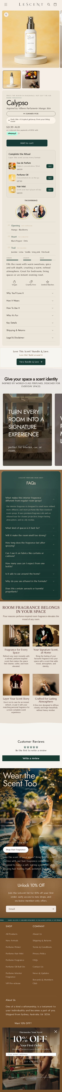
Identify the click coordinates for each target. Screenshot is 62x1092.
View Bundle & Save (29, 361)
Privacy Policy (39, 953)
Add (49, 166)
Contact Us (38, 966)
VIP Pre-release (13, 983)
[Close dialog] (56, 1031)
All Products (11, 934)
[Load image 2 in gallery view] (31, 79)
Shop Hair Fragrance (16, 849)
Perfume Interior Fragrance (14, 975)
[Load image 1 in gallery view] (12, 79)
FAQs (35, 960)
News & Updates (41, 973)
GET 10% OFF (31, 1061)
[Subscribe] (53, 909)
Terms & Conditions (42, 947)
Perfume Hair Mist (14, 953)
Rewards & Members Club (43, 981)
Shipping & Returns (42, 940)
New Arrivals (12, 940)
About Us (37, 934)
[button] (6, 4)
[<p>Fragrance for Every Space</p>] (16, 636)
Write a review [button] (31, 758)
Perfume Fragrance (15, 960)
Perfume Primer (13, 947)
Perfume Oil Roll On (15, 966)
